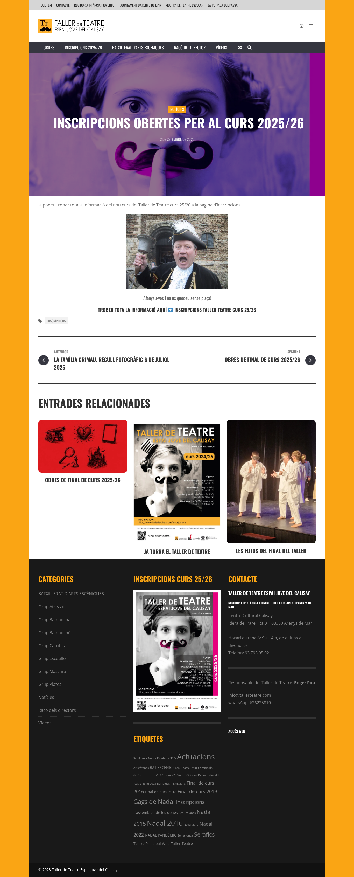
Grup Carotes (51, 645)
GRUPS (49, 47)
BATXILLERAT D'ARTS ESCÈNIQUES (71, 594)
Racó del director (190, 47)
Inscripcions (56, 320)
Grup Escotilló (52, 658)
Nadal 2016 (165, 823)
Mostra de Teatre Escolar (184, 5)
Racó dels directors (57, 710)
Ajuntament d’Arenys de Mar (140, 5)
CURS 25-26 (189, 775)
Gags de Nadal (154, 801)
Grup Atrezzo (51, 607)
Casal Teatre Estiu (185, 768)
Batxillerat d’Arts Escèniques (138, 47)
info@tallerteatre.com (249, 695)
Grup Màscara (52, 671)
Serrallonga (185, 835)
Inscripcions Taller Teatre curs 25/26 (215, 309)
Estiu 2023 (149, 783)
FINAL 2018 (178, 783)
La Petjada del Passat (223, 5)
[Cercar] (249, 47)
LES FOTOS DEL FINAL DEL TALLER (271, 551)
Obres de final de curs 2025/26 (83, 480)
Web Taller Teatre (177, 843)
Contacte (63, 5)
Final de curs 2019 (197, 791)
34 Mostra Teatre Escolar (150, 758)
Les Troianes (187, 813)
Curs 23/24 (173, 775)
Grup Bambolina (54, 620)
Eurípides (163, 783)
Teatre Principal (147, 843)
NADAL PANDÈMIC (160, 835)
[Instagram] (301, 26)
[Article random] (240, 47)
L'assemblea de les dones (155, 812)
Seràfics (204, 834)
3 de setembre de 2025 (177, 139)
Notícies (177, 109)
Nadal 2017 (191, 824)
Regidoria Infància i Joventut (95, 5)
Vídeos (221, 47)
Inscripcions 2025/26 (83, 47)
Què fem (46, 5)
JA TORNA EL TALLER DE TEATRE (177, 551)
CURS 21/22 (155, 774)
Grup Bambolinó (54, 633)
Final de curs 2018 (160, 791)
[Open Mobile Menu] (311, 26)
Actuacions (196, 756)
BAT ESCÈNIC (161, 767)
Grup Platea (50, 684)
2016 (172, 758)
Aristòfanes (141, 768)
